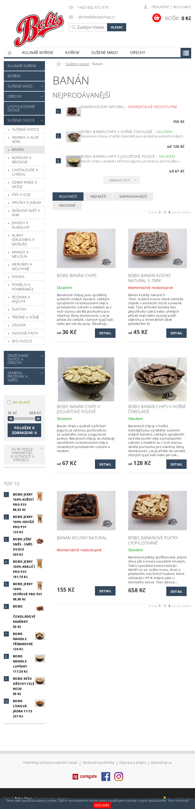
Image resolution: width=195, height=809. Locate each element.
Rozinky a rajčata (21, 299)
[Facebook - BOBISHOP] (105, 776)
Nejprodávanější (133, 196)
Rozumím (102, 805)
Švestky (19, 309)
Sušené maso (104, 52)
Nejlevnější (68, 196)
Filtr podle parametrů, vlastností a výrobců (22, 454)
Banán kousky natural (129, 106)
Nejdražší (98, 196)
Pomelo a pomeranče (23, 287)
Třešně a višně (25, 317)
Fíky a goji (21, 194)
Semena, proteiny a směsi (17, 376)
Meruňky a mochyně (22, 266)
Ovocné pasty (25, 333)
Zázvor (18, 325)
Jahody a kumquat (20, 225)
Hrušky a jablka (26, 202)
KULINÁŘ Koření (37, 52)
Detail (105, 333)
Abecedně (67, 205)
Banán (18, 149)
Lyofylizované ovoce (21, 108)
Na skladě (21, 402)
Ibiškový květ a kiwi (26, 213)
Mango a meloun (20, 254)
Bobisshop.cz (161, 763)
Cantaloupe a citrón (25, 172)
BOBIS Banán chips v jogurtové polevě (128, 156)
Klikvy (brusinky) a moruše (23, 240)
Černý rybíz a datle (24, 184)
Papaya (18, 276)
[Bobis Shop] (39, 27)
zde (87, 805)
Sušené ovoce (21, 120)
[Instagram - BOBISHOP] (118, 776)
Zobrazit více (119, 180)
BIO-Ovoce (22, 341)
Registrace (182, 7)
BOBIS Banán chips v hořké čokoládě (126, 131)
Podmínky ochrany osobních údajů (50, 763)
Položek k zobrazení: (24, 430)
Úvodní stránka (10, 52)
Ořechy (137, 52)
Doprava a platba (132, 763)
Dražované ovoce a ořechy (18, 359)
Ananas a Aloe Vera (25, 139)
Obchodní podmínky (98, 763)
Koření (72, 52)
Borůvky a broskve (21, 160)
